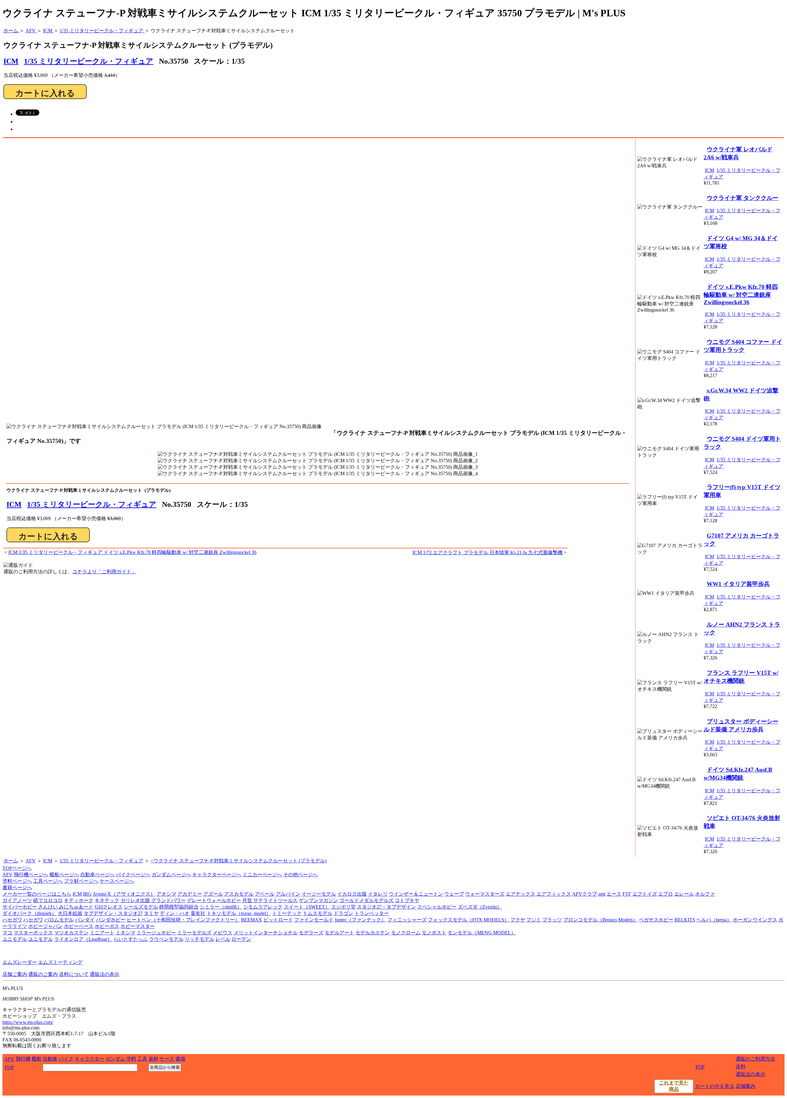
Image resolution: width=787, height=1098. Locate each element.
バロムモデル (59, 919)
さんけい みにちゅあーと (65, 906)
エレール (684, 894)
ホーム (10, 860)
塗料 (131, 1058)
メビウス (222, 932)
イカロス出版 (352, 894)
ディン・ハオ (174, 913)
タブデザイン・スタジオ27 (113, 913)
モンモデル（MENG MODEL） (482, 932)
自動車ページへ (97, 874)
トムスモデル (317, 913)
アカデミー (189, 894)
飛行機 (23, 1058)
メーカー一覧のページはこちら (36, 894)
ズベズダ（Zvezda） (480, 906)
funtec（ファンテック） (360, 919)
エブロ (665, 894)
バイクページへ (133, 874)
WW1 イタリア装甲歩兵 (738, 584)
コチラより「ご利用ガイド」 (104, 571)
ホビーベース (78, 926)
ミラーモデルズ (194, 932)
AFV (31, 860)
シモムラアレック (263, 906)
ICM (14, 504)
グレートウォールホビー (214, 900)
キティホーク (78, 900)
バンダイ (85, 919)
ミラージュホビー (156, 932)
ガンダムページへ (171, 874)
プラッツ (552, 919)
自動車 (50, 1058)
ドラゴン (343, 913)
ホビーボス (107, 926)
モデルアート (339, 932)
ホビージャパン (45, 926)
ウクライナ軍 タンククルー (742, 198)
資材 (153, 1058)
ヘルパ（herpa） (714, 919)
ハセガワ (12, 919)
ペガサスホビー (656, 919)
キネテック (107, 900)
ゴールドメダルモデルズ (366, 900)
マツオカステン (71, 932)
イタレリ (378, 894)
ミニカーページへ (262, 874)
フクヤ (517, 919)
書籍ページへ (17, 887)
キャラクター (89, 1058)
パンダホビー (110, 919)
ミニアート (102, 932)
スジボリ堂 (343, 906)
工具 (142, 1058)
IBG (87, 894)
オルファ (705, 894)
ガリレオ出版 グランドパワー (153, 900)
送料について (74, 974)
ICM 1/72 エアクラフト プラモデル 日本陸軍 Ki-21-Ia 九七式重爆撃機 (488, 552)
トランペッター (371, 913)
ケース (167, 1058)
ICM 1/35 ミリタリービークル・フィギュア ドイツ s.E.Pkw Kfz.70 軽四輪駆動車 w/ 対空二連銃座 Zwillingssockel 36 (132, 552)
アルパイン (288, 894)
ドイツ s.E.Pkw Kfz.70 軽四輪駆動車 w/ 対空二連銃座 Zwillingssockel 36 (741, 294)
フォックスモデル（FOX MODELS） (468, 919)
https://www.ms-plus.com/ (27, 1022)
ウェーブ (454, 894)
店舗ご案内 (14, 974)
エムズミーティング (60, 962)
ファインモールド (314, 919)
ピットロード (278, 919)
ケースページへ (117, 881)
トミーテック (287, 913)
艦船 (37, 1058)
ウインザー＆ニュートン (416, 894)
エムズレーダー (19, 962)
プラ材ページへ (81, 881)
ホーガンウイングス (755, 919)
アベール (265, 894)
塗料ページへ (17, 881)
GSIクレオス (108, 906)
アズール (213, 894)
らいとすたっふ (130, 939)
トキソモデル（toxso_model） (239, 913)
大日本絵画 (70, 913)
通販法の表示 (104, 974)
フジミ (533, 919)
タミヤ (151, 913)
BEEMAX (251, 919)
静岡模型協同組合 (179, 906)
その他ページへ (300, 874)
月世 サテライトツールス (270, 900)
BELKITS (684, 919)
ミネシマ (125, 932)
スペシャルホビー (437, 906)
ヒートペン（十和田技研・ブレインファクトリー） (183, 919)
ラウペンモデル (166, 939)
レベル (223, 939)
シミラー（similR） (221, 906)
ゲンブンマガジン (318, 900)
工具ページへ (48, 881)
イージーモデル (319, 894)
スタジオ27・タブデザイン (386, 906)
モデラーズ (311, 932)
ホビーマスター (138, 926)
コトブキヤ (407, 900)
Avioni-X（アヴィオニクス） (124, 894)
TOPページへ (17, 868)
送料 (740, 1066)
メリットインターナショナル (266, 932)
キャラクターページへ (216, 874)
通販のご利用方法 (755, 1058)
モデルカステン (372, 932)
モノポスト (434, 932)
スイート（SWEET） (307, 906)
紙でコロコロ (48, 900)
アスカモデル (239, 894)
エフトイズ (644, 894)
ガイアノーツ (17, 900)
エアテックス (520, 894)
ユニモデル (14, 939)
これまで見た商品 (674, 1086)
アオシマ (166, 894)
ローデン (241, 939)
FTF (627, 894)
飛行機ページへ (31, 874)
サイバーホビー (19, 906)
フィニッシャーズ (407, 919)
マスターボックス (33, 932)
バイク (66, 1058)
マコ (7, 932)
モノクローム (406, 932)
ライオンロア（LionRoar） (83, 939)
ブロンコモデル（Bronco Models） (600, 919)
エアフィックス (553, 894)
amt (601, 894)
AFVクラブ (584, 894)
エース (614, 894)
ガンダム (115, 1058)
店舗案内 (745, 1086)
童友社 (198, 913)
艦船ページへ (64, 874)
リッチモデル (199, 939)
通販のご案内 (43, 974)
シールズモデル (141, 906)
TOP (9, 1067)
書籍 (180, 1058)
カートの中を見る (714, 1086)
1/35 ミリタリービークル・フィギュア (88, 61)
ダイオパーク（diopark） (29, 913)
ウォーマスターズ (484, 894)
